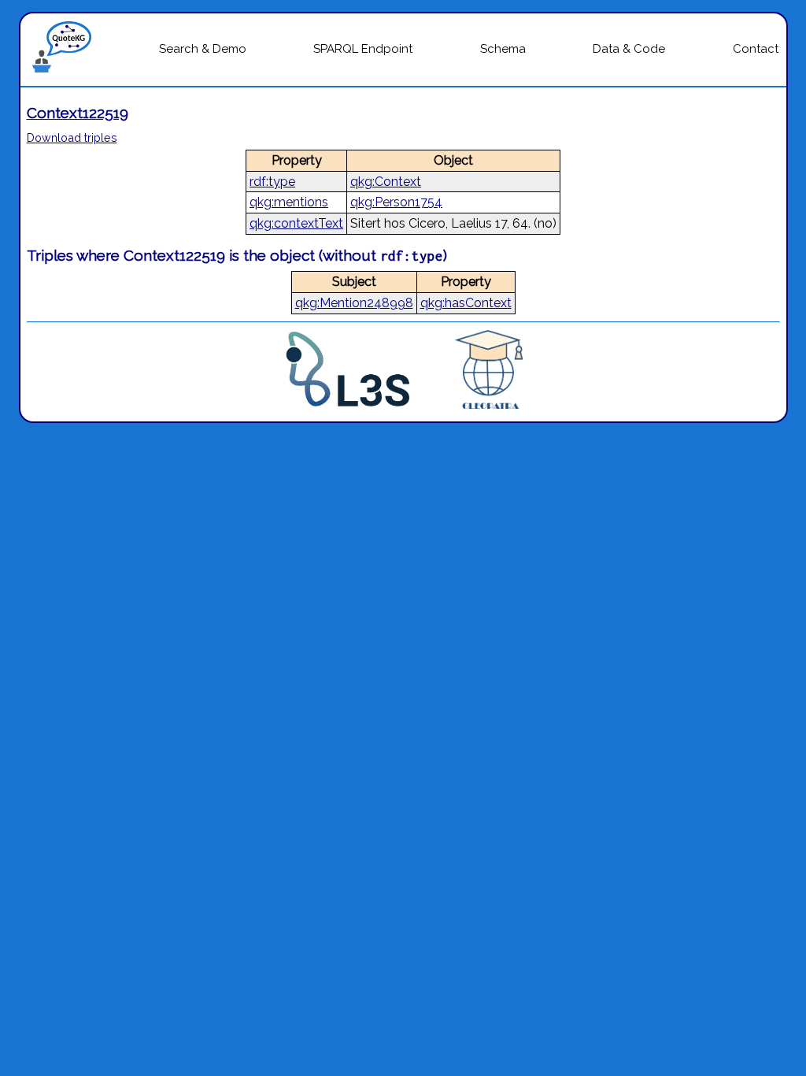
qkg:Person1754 (396, 202)
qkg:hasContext (466, 302)
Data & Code (629, 49)
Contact (755, 49)
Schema (503, 49)
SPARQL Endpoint (362, 49)
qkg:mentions (289, 202)
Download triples (72, 137)
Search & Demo (202, 49)
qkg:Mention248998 (354, 302)
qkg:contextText (296, 223)
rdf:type (272, 181)
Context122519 (77, 112)
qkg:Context (385, 181)
